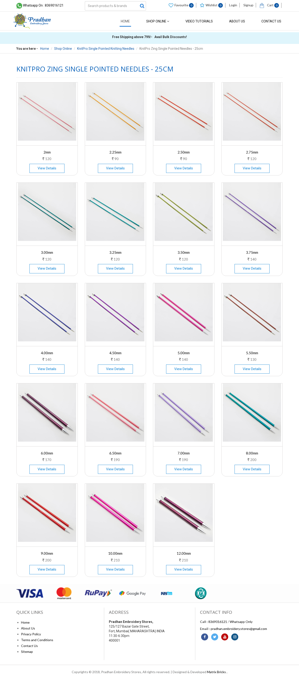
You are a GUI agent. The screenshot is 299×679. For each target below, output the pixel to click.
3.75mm (252, 252)
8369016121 (217, 622)
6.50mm (115, 453)
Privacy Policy (31, 634)
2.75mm (252, 152)
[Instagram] (234, 636)
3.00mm (47, 252)
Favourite (183, 5)
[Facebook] (204, 636)
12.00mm (184, 553)
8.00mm (252, 453)
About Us (237, 21)
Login (233, 5)
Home (125, 21)
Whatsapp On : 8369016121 (43, 5)
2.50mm (184, 152)
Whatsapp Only (241, 622)
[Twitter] (214, 636)
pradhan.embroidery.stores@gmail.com (239, 629)
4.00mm (47, 353)
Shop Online (156, 21)
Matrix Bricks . (217, 672)
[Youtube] (224, 636)
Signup (248, 5)
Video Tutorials (199, 21)
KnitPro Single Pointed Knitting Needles (105, 48)
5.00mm (184, 353)
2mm (47, 152)
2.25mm (115, 152)
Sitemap (27, 652)
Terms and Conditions (37, 640)
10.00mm (115, 553)
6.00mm (47, 453)
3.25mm (115, 252)
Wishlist (213, 5)
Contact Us (271, 21)
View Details (47, 168)
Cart (272, 5)
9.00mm (47, 553)
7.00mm (184, 453)
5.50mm (252, 353)
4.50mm (115, 353)
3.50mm (184, 252)
